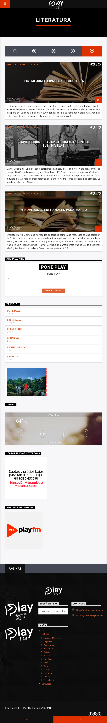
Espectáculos (49, 645)
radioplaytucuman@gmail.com (90, 615)
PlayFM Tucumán (14, 98)
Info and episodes (53, 291)
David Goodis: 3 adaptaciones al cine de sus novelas (54, 143)
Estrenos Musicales (52, 638)
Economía (48, 648)
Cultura (47, 669)
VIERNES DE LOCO (17, 347)
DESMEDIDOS (14, 329)
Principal (36, 64)
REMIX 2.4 (12, 356)
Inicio (44, 630)
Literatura (12, 64)
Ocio (46, 666)
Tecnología (49, 680)
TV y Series (49, 659)
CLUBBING (13, 338)
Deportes (48, 641)
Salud (46, 662)
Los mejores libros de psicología (54, 81)
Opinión (47, 652)
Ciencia (47, 676)
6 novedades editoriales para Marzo (54, 210)
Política (47, 655)
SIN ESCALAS (14, 320)
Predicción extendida (53, 442)
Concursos (46, 684)
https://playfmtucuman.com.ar (89, 610)
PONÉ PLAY (13, 311)
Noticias (24, 64)
